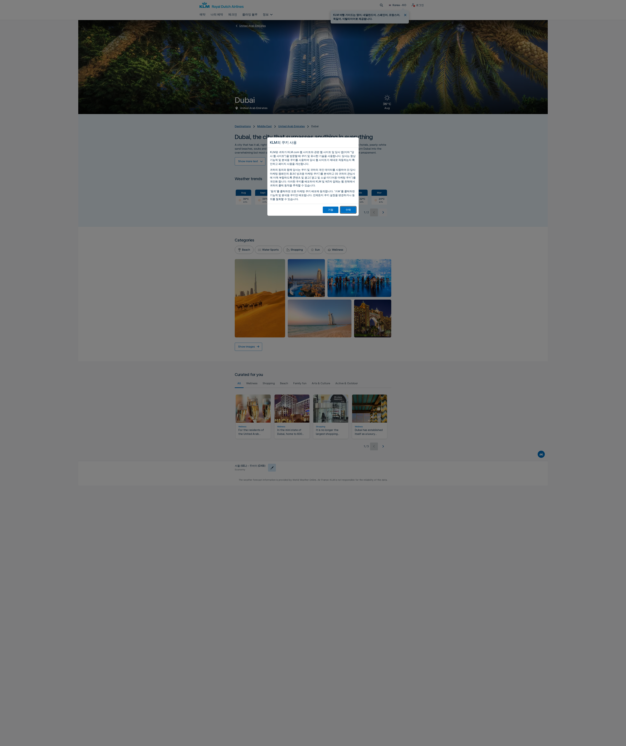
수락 (348, 209)
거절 (330, 209)
